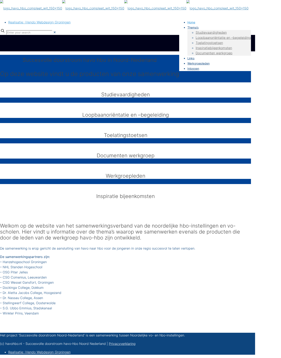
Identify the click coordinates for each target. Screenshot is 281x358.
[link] (54, 32)
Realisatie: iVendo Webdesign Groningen (39, 22)
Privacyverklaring (122, 344)
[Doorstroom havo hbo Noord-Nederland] (124, 8)
